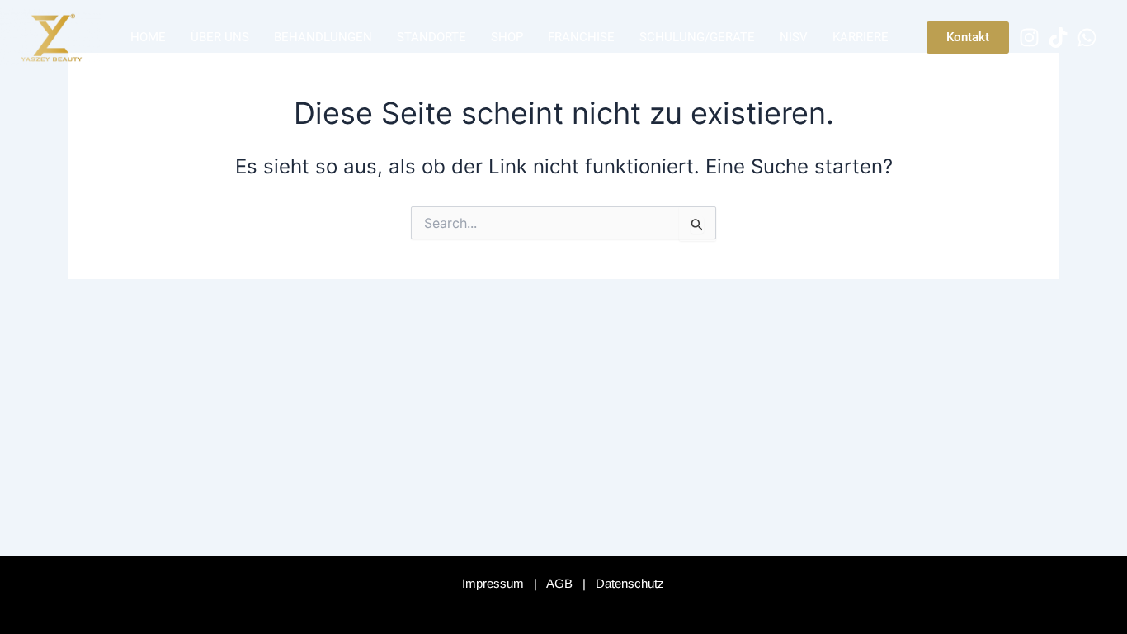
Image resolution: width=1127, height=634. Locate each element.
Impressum (493, 583)
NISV (794, 37)
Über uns (220, 37)
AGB (559, 583)
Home (148, 37)
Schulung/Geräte (697, 37)
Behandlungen (323, 37)
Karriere (860, 37)
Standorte (431, 37)
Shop (507, 37)
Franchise (581, 37)
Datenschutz (630, 583)
